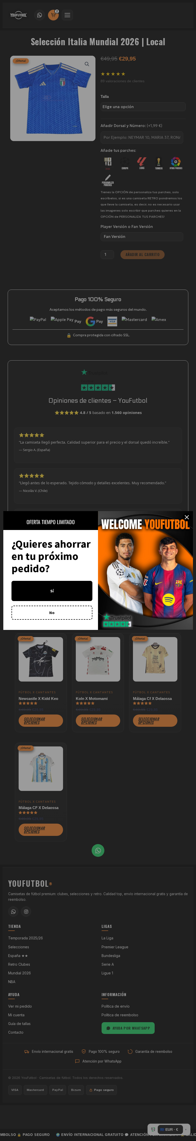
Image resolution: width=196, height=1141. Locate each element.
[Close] (187, 517)
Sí (52, 590)
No (52, 612)
